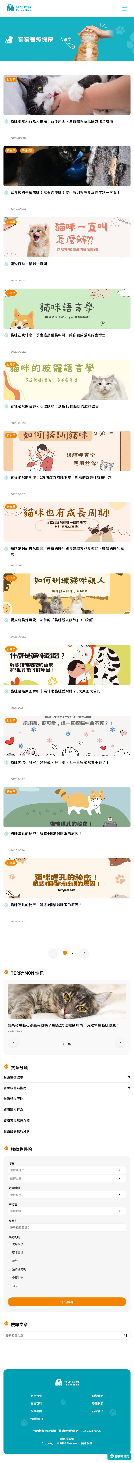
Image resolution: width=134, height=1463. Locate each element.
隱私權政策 (67, 1439)
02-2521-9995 (92, 1431)
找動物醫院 (36, 1419)
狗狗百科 (36, 1396)
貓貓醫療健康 (13, 1077)
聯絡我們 (97, 1403)
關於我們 (97, 1396)
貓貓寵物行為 (13, 1109)
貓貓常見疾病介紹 (16, 1120)
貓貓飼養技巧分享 (16, 1131)
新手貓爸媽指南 (15, 1088)
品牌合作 (97, 1411)
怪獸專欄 (36, 1411)
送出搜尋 (67, 1302)
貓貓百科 (36, 1403)
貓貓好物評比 (13, 1098)
